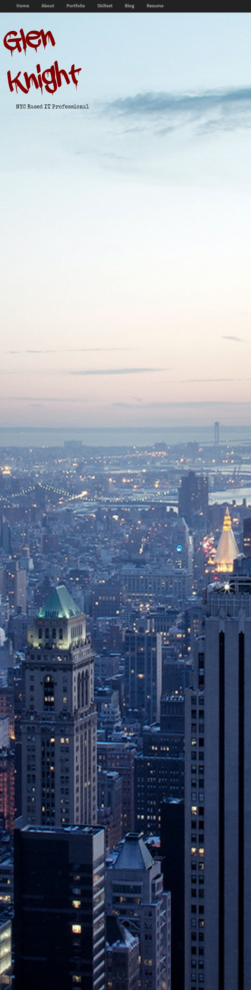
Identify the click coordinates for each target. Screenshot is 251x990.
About (47, 6)
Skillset (105, 6)
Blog (129, 6)
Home (22, 6)
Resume (155, 6)
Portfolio (75, 6)
